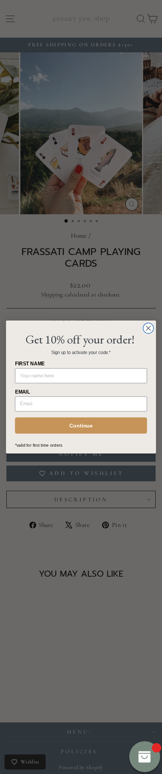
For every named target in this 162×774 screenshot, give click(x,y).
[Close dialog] (148, 328)
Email (22, 391)
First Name (30, 363)
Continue (81, 426)
